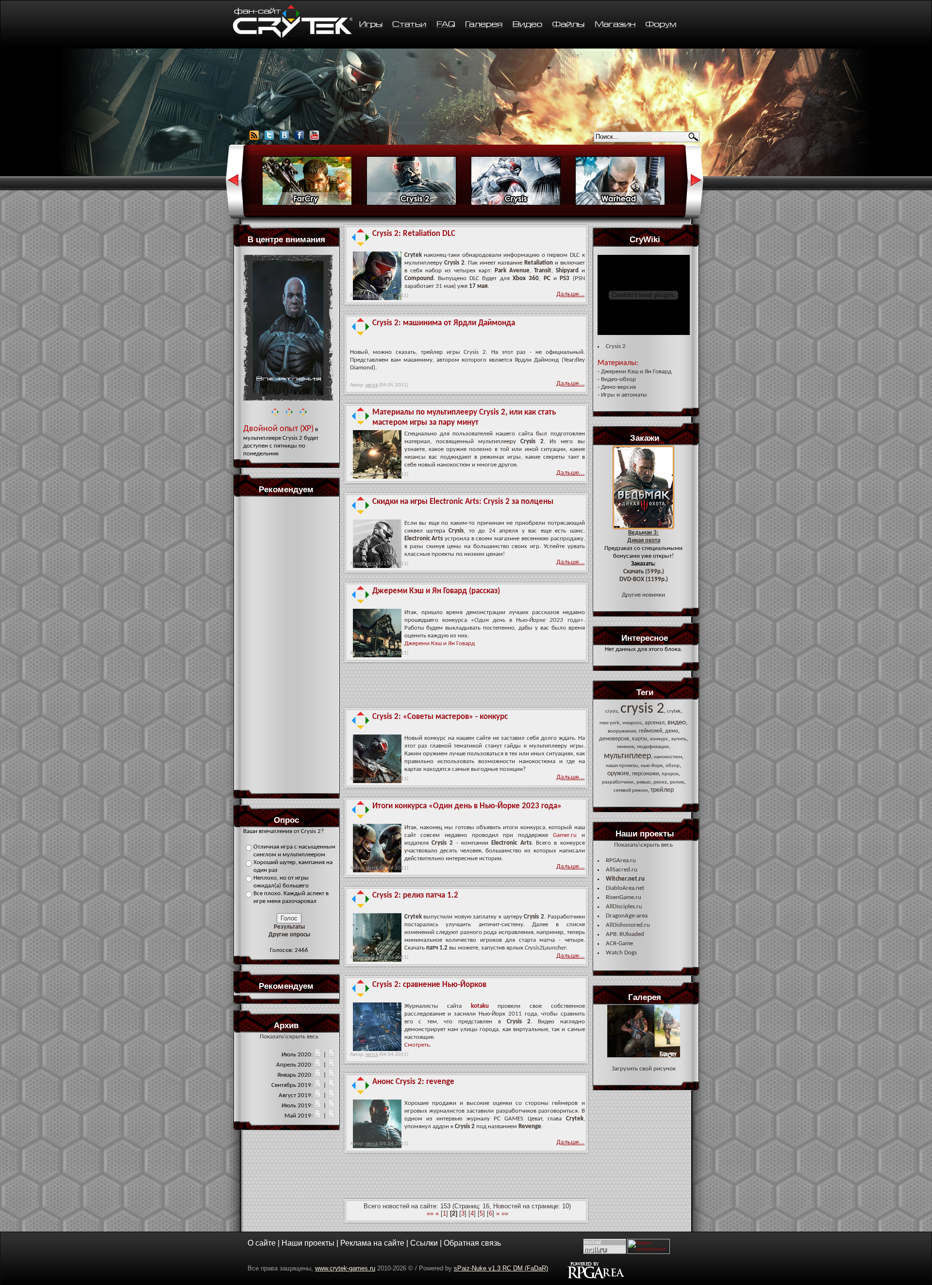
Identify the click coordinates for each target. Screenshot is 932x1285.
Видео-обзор (618, 379)
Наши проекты (308, 1243)
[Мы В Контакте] (284, 139)
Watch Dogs (621, 953)
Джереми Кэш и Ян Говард (439, 643)
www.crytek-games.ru (345, 1268)
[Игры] (370, 25)
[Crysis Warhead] (620, 204)
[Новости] (318, 1054)
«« (430, 1213)
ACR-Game (619, 943)
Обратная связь (472, 1243)
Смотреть (417, 1045)
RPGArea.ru (621, 860)
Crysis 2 (616, 346)
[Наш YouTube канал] (314, 139)
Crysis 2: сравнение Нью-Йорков (429, 985)
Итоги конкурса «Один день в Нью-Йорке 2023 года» (467, 806)
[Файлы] (569, 25)
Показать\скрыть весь (289, 1037)
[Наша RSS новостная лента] (254, 139)
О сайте (262, 1243)
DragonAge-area (627, 916)
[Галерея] (484, 25)
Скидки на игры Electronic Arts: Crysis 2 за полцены (462, 502)
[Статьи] (409, 25)
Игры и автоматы (624, 395)
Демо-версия (618, 387)
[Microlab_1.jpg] (643, 1055)
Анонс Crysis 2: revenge (413, 1082)
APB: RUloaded (625, 934)
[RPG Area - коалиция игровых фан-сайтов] (595, 1277)
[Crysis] (516, 204)
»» (504, 1213)
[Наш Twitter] (269, 139)
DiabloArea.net (625, 888)
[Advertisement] (289, 642)
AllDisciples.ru (624, 906)
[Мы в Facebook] (299, 139)
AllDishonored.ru (628, 925)
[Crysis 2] (411, 204)
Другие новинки (643, 595)
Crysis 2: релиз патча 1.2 (415, 895)
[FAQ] (446, 25)
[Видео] (527, 25)
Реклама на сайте (372, 1243)
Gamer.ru (565, 835)
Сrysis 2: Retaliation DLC (413, 234)
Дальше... (570, 294)
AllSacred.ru (621, 870)
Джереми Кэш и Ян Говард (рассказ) (436, 591)
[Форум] (660, 25)
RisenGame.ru (623, 897)
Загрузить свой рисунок (644, 1069)
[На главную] (292, 36)
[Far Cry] (307, 204)
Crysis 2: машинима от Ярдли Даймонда (443, 323)
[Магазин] (615, 25)
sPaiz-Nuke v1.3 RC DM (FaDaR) (501, 1268)
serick (372, 296)
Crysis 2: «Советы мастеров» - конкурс (440, 717)
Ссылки (424, 1243)
